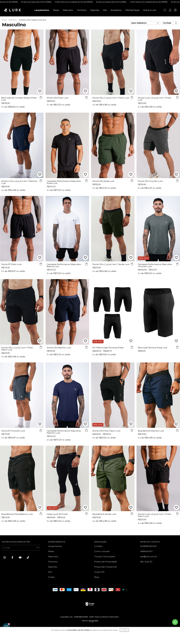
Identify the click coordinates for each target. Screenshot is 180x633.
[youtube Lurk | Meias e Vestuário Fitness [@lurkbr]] (20, 557)
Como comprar (102, 551)
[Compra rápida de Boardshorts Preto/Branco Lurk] (40, 513)
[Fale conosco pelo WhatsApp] (175, 622)
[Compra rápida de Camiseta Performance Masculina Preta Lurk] (86, 180)
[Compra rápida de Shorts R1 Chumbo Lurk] (40, 430)
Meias (56, 10)
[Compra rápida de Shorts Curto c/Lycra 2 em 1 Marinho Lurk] (40, 180)
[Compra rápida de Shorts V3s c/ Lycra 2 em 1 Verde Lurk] (132, 264)
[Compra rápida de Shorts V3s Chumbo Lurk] (177, 180)
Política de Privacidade (105, 561)
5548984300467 (148, 546)
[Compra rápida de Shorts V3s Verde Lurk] (132, 180)
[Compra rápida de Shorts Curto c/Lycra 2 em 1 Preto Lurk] (177, 97)
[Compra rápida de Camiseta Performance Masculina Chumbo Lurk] (177, 264)
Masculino (68, 10)
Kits (105, 10)
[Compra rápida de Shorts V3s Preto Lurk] (86, 97)
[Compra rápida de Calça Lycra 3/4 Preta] (86, 513)
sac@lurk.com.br (148, 556)
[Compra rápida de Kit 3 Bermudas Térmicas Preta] (132, 347)
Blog (96, 577)
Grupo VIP (99, 572)
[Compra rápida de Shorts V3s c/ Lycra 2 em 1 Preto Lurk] (132, 97)
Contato (98, 546)
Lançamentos (42, 10)
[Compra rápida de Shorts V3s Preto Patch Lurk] (132, 430)
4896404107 (146, 551)
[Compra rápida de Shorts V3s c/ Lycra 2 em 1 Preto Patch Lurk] (40, 347)
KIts (50, 572)
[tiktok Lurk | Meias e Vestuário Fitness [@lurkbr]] (28, 557)
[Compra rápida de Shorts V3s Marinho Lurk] (86, 347)
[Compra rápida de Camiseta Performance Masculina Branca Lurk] (86, 264)
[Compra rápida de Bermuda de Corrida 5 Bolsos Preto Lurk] (40, 97)
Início (4, 20)
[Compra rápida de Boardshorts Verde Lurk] (132, 513)
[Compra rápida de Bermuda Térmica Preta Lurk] (177, 347)
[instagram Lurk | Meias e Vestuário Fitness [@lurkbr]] (5, 557)
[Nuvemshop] (90, 621)
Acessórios (116, 10)
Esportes (94, 10)
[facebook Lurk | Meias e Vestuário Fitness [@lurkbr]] (13, 557)
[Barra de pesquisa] (165, 10)
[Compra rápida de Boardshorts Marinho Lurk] (177, 430)
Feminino (81, 10)
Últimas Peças (132, 10)
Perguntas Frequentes (105, 567)
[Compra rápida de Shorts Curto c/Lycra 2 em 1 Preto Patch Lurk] (177, 513)
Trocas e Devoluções (104, 556)
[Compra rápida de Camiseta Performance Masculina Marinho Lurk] (86, 430)
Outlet (51, 577)
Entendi (124, 630)
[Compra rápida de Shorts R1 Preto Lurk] (40, 264)
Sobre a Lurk (149, 10)
